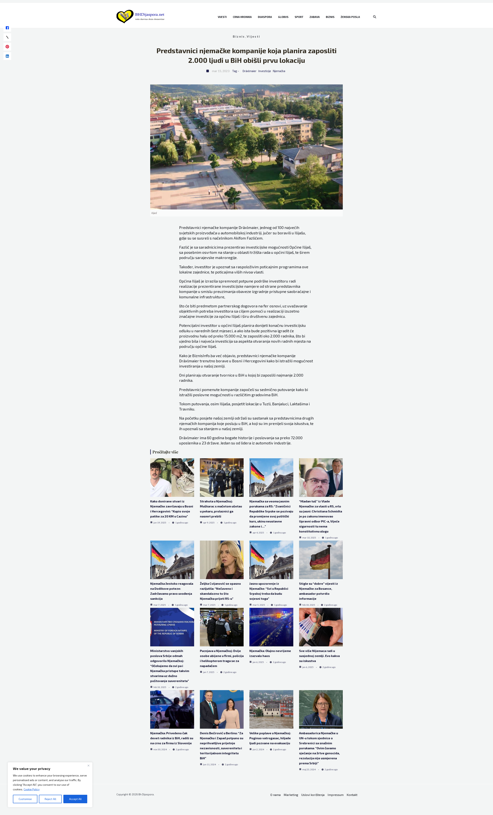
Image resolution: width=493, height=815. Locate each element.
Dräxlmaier (249, 71)
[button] (374, 16)
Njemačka (279, 71)
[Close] (88, 765)
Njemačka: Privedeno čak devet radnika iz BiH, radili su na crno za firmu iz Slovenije (171, 738)
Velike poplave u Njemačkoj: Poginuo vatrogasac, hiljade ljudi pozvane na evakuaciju (270, 738)
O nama (275, 794)
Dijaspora (265, 17)
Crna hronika (242, 17)
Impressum (336, 794)
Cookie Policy (31, 789)
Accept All (75, 799)
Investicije (264, 71)
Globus (283, 17)
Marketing (291, 794)
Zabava (314, 17)
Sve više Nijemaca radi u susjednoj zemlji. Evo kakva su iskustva (319, 656)
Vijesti (222, 17)
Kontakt (352, 794)
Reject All (50, 799)
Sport (299, 17)
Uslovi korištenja (312, 794)
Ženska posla (350, 17)
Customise (25, 799)
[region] (50, 784)
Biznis (330, 17)
